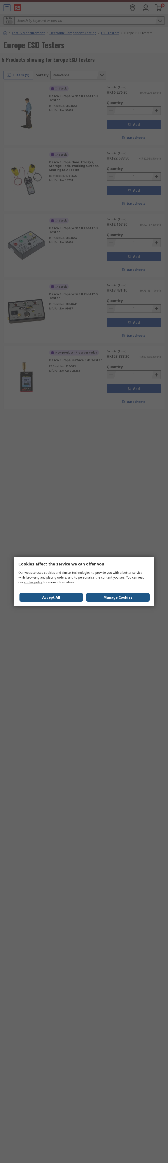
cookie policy (33, 582)
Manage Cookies (117, 597)
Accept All (51, 597)
